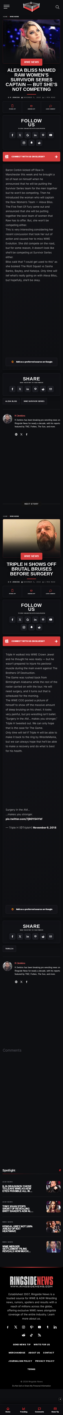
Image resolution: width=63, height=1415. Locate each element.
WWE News (14, 16)
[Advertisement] (31, 318)
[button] (57, 6)
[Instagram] (24, 143)
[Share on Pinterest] (35, 389)
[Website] (16, 434)
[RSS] (39, 1335)
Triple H (9, 949)
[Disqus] (31, 1098)
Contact (48, 1353)
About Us (34, 1353)
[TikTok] (31, 1335)
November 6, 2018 (44, 827)
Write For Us (42, 1345)
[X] (20, 135)
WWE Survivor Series (34, 401)
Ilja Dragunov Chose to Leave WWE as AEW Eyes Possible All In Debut (16, 1188)
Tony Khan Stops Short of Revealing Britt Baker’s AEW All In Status (17, 1208)
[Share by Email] (51, 389)
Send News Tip (22, 1345)
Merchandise (17, 1353)
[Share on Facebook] (12, 389)
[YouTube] (51, 135)
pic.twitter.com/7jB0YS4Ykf (24, 818)
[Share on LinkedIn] (28, 389)
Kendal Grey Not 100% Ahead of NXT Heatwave (17, 1229)
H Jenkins (15, 97)
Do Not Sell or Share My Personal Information (31, 1386)
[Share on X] (20, 389)
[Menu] (7, 6)
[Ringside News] (31, 7)
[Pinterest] (43, 135)
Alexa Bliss (11, 401)
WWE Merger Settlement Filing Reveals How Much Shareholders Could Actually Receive (17, 1249)
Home (5, 16)
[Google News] (28, 135)
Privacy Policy (45, 1361)
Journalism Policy (20, 1361)
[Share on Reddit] (43, 389)
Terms (31, 1369)
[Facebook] (12, 135)
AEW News (7, 1182)
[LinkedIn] (35, 135)
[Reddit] (39, 143)
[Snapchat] (31, 143)
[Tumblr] (47, 1327)
